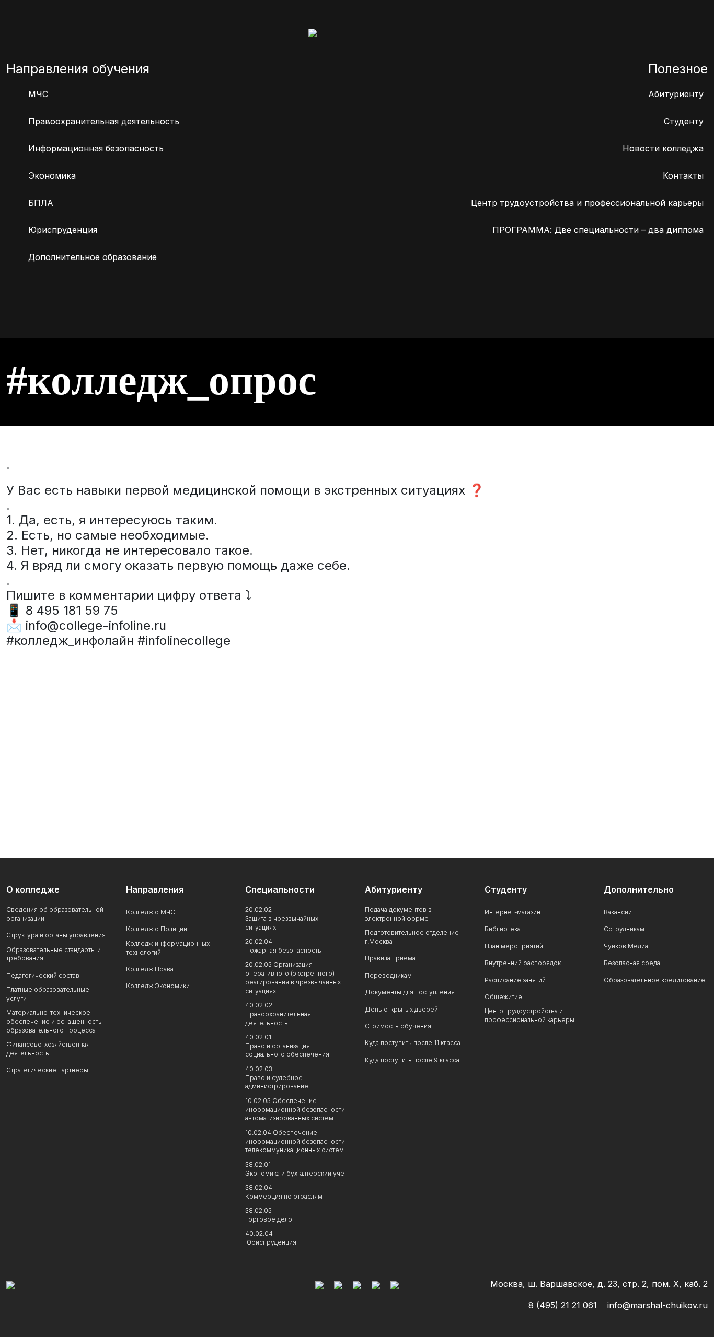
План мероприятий (514, 946)
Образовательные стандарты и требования (53, 954)
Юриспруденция (62, 230)
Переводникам (388, 975)
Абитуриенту (676, 94)
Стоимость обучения (398, 1026)
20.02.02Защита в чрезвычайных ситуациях (281, 918)
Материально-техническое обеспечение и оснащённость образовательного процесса (54, 1021)
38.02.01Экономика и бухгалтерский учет (296, 1168)
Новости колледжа (663, 148)
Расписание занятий (515, 980)
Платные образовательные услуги (47, 994)
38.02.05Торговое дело (268, 1214)
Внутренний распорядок (523, 963)
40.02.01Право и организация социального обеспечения (287, 1046)
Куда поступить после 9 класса (412, 1060)
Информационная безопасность (96, 148)
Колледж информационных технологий (168, 948)
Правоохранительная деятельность (103, 121)
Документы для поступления (410, 992)
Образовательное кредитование (654, 980)
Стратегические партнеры (47, 1070)
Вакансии (618, 912)
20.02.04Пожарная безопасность (283, 945)
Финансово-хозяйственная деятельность (48, 1048)
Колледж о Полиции (156, 929)
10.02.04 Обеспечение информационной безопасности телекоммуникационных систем (295, 1141)
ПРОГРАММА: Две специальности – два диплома (598, 230)
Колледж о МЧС (150, 912)
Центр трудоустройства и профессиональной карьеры (587, 202)
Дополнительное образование (92, 257)
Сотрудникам (624, 929)
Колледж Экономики (158, 986)
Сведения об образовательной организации (54, 914)
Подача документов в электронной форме (398, 914)
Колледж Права (150, 969)
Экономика (52, 175)
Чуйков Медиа (626, 946)
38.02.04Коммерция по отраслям (284, 1191)
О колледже (33, 889)
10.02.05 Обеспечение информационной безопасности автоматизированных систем (295, 1109)
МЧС (38, 94)
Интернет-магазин (512, 912)
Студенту (684, 121)
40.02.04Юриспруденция (270, 1237)
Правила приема (390, 958)
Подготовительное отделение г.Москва (412, 937)
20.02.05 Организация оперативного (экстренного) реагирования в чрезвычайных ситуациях (293, 977)
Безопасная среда (632, 963)
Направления (154, 889)
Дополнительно (639, 889)
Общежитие (503, 997)
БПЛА (40, 202)
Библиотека (503, 929)
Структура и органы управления (56, 935)
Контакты (683, 175)
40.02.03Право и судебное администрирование (276, 1077)
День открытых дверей (401, 1009)
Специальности (280, 889)
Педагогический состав (42, 975)
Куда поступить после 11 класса (412, 1043)
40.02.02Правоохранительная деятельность (278, 1014)
